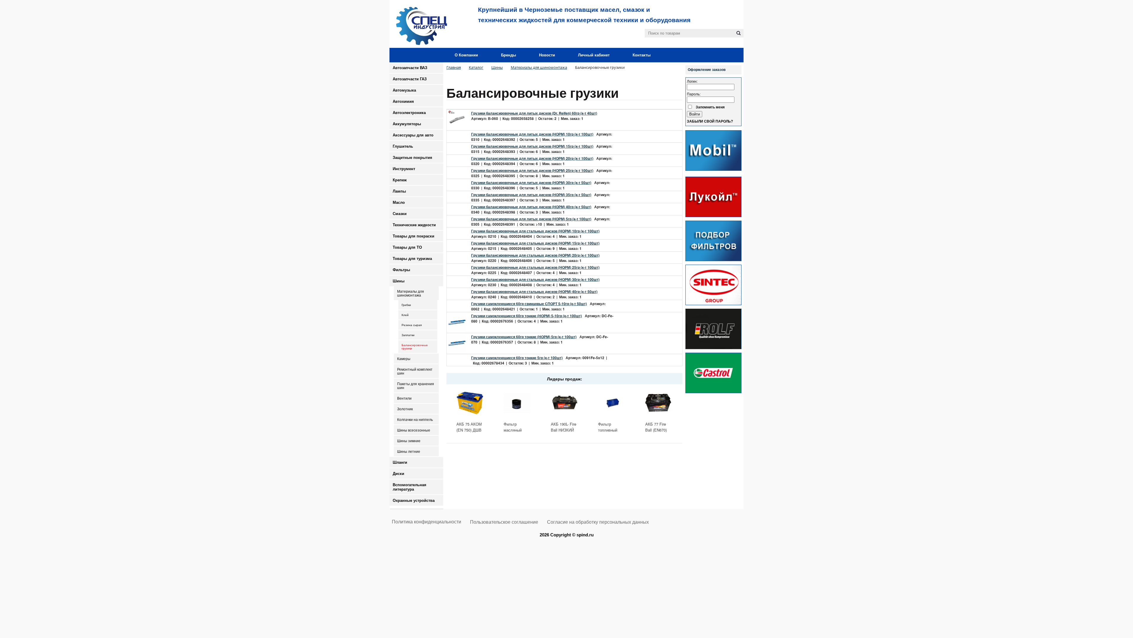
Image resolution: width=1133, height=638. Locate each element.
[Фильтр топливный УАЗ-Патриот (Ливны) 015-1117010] (611, 403)
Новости (547, 55)
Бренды (508, 55)
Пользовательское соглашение (504, 522)
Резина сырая (412, 325)
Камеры (403, 359)
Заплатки (408, 335)
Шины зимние (408, 441)
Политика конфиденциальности (426, 521)
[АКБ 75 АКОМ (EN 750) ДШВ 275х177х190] (470, 403)
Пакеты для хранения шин (415, 386)
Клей (405, 315)
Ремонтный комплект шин (415, 371)
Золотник (405, 409)
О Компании (466, 55)
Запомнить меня (710, 107)
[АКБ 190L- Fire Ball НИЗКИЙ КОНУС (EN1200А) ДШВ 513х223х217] (564, 403)
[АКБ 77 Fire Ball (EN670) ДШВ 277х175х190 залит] (658, 403)
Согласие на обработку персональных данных (598, 522)
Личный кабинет (594, 55)
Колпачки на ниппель (415, 419)
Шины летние (408, 451)
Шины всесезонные (413, 430)
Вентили (404, 398)
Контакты (642, 55)
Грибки (406, 305)
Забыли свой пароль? (710, 121)
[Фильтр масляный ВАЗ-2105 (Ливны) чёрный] (517, 403)
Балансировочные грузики (415, 347)
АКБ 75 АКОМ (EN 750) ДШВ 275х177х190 (469, 429)
